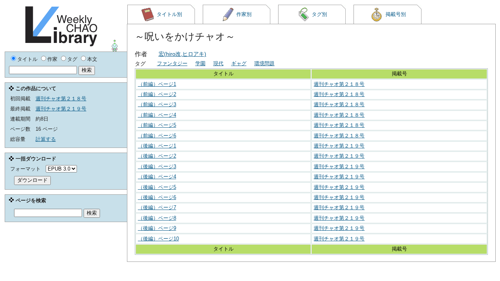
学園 (200, 63)
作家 (52, 59)
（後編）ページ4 (157, 177)
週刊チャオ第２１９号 (339, 146)
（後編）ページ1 (157, 146)
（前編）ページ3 (157, 104)
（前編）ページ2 (157, 94)
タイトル (27, 59)
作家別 (244, 14)
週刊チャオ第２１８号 (339, 84)
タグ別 (319, 14)
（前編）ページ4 (157, 115)
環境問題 (264, 63)
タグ (72, 59)
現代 (218, 63)
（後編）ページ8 (157, 218)
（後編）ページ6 (157, 197)
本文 (92, 59)
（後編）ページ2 (157, 156)
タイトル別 (169, 14)
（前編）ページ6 (157, 136)
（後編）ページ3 (157, 166)
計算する (46, 139)
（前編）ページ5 (157, 125)
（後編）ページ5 (157, 187)
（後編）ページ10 (158, 239)
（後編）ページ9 (157, 228)
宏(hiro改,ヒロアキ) (182, 54)
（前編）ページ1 (157, 84)
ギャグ (238, 63)
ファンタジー (172, 63)
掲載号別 (396, 14)
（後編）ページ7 (157, 207)
